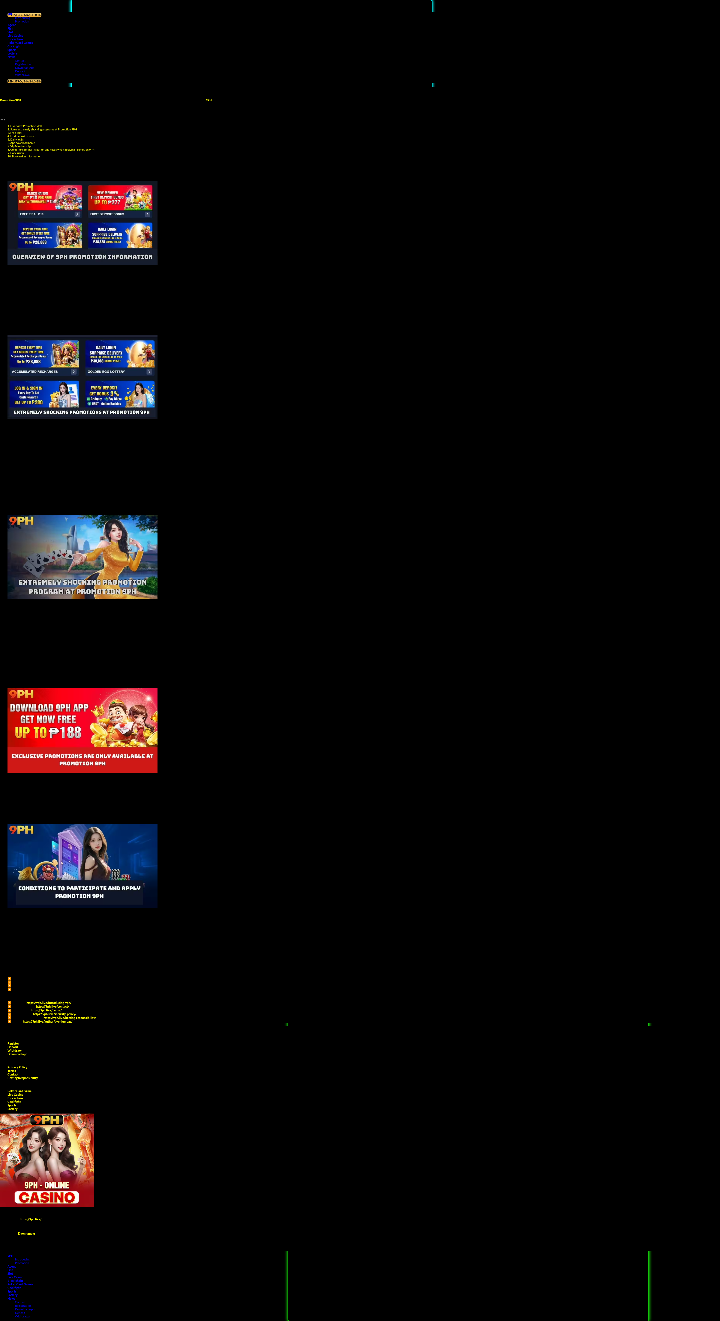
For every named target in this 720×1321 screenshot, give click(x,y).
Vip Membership (20, 146)
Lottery (13, 53)
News (11, 57)
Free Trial (16, 132)
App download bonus (22, 142)
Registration (23, 64)
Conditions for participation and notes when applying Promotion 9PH (52, 149)
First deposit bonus (22, 136)
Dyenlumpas (26, 1233)
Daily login (16, 139)
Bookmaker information (26, 156)
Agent (12, 25)
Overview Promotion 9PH (26, 126)
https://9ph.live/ (30, 1219)
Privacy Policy (17, 1067)
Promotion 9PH (10, 100)
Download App (24, 67)
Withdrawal (22, 74)
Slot (10, 32)
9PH (10, 14)
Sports (12, 50)
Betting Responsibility (23, 1078)
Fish (10, 28)
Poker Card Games (20, 42)
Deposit (20, 71)
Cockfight (14, 46)
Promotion (22, 21)
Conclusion (17, 153)
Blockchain (15, 39)
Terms (12, 1071)
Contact (20, 60)
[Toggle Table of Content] (3, 119)
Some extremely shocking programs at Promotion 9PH (43, 129)
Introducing (22, 17)
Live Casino (15, 35)
